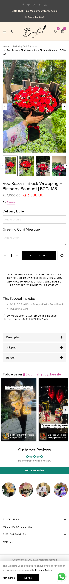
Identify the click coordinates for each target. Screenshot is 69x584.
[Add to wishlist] (62, 255)
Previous (3, 166)
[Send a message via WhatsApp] (61, 576)
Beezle (11, 202)
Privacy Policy (43, 570)
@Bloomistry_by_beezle (42, 374)
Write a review (35, 470)
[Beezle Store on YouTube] (45, 4)
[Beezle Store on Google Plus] (40, 4)
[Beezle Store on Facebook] (23, 4)
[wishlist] (56, 31)
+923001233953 (39, 319)
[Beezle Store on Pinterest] (28, 4)
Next (66, 166)
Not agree (9, 577)
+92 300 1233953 (34, 16)
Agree (28, 577)
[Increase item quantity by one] (17, 255)
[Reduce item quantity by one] (5, 255)
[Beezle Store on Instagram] (34, 4)
